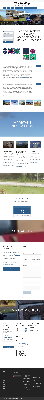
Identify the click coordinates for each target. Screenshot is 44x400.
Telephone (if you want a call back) (30, 279)
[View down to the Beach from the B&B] (6, 102)
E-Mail (33, 253)
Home (4, 371)
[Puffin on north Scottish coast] (22, 102)
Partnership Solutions (19, 398)
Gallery (4, 384)
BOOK (4, 388)
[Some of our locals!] (37, 102)
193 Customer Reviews (8, 339)
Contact (4, 386)
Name (24, 253)
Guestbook (4, 380)
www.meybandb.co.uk (28, 389)
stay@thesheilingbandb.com (39, 0)
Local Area (4, 382)
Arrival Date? (25, 259)
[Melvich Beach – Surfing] (30, 102)
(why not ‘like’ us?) (34, 331)
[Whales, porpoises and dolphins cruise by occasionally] (14, 102)
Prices (4, 378)
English (16, 376)
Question (25, 265)
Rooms (4, 373)
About (4, 375)
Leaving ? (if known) (36, 259)
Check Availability (8, 41)
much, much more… (22, 166)
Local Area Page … (34, 162)
